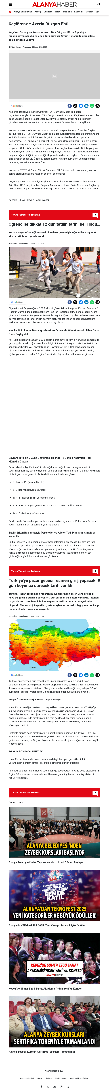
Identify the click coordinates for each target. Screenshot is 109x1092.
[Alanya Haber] (54, 4)
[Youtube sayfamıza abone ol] (54, 1086)
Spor (98, 11)
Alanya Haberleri (27, 1078)
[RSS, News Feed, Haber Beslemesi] (67, 1086)
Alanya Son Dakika (23, 11)
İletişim (49, 1078)
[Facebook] (70, 106)
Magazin (67, 11)
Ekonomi (78, 11)
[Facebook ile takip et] (41, 1086)
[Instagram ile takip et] (61, 1086)
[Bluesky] (81, 106)
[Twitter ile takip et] (48, 1086)
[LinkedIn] (86, 106)
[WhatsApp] (92, 106)
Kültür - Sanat (16, 47)
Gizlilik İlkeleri (60, 1078)
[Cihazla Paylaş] (97, 106)
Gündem (48, 11)
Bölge (57, 11)
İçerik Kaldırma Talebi (79, 1078)
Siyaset (89, 11)
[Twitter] (75, 106)
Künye (39, 1078)
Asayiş (38, 11)
